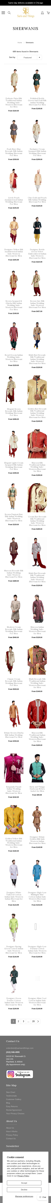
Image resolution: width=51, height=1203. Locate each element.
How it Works (11, 1131)
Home (20, 43)
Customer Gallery (13, 1099)
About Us (10, 1128)
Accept (24, 1183)
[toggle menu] (3, 13)
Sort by (12, 57)
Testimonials (11, 1096)
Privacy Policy (23, 1176)
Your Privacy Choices (15, 1113)
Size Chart (10, 1092)
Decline (24, 1190)
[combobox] (29, 57)
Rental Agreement (14, 1110)
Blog (8, 1103)
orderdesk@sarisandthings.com (19, 1048)
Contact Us (11, 1138)
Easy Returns (12, 1106)
